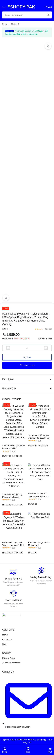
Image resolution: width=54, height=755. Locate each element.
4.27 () (48, 329)
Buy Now (27, 357)
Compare (9, 31)
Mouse (14, 24)
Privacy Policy (8, 658)
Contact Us (7, 639)
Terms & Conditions (11, 662)
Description (8, 379)
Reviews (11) (9, 388)
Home (4, 24)
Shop (4, 644)
